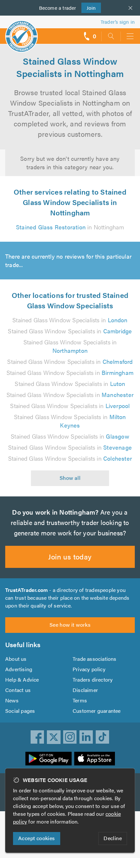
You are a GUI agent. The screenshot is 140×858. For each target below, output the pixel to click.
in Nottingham (70, 227)
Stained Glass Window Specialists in (69, 320)
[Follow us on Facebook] (37, 737)
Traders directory (93, 679)
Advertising (18, 669)
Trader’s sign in (118, 21)
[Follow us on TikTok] (102, 737)
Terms (80, 700)
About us (16, 658)
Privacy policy (89, 669)
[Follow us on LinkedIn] (86, 737)
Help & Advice (22, 679)
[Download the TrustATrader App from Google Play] (48, 758)
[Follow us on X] (54, 737)
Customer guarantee (97, 710)
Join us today (69, 556)
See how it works (70, 624)
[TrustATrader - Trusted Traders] (21, 32)
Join (88, 7)
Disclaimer (85, 690)
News (12, 700)
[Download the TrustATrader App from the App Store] (94, 758)
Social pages (20, 710)
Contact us (18, 690)
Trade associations (95, 658)
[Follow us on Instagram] (70, 737)
